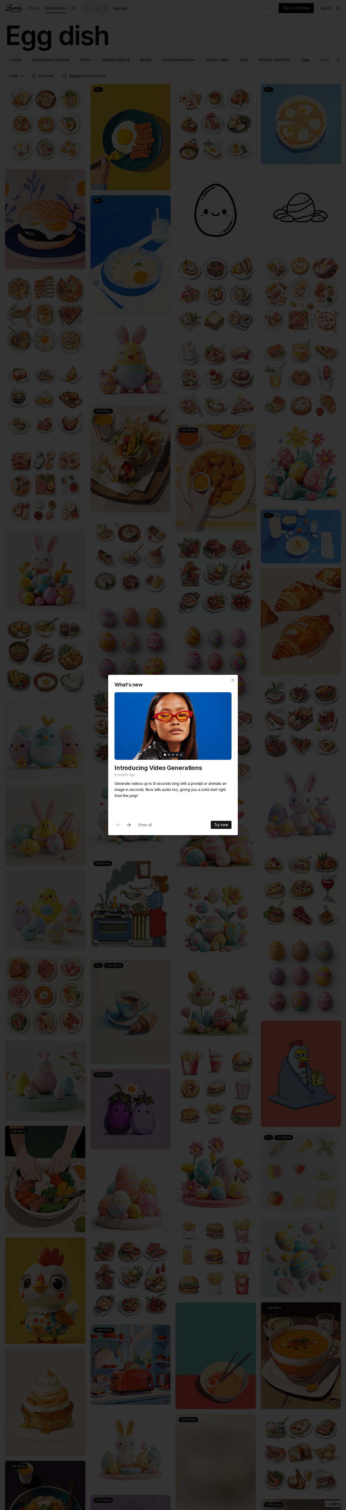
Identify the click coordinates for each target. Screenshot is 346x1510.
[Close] (232, 680)
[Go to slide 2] (169, 755)
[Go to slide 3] (173, 755)
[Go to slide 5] (181, 755)
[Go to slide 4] (177, 755)
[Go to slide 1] (165, 755)
